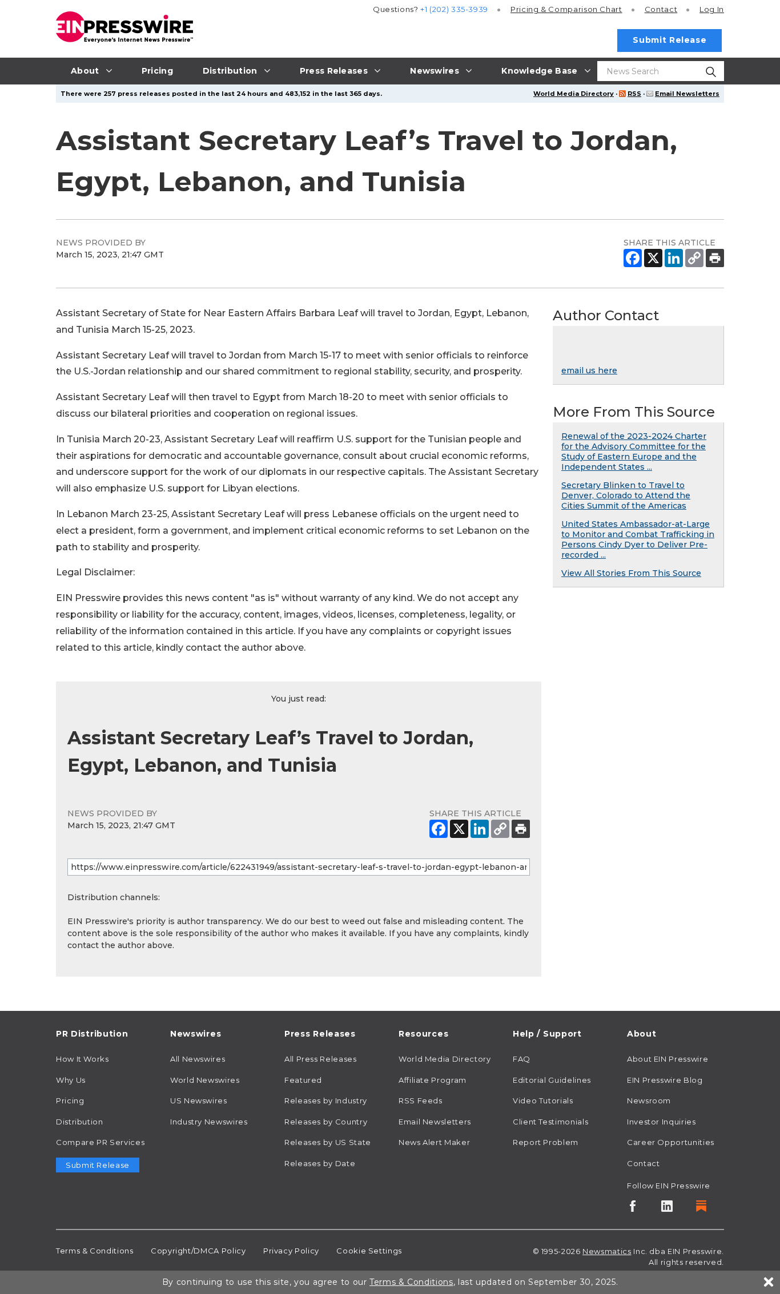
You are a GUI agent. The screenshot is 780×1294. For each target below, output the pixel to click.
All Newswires (197, 1058)
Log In (711, 9)
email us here (589, 370)
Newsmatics (606, 1251)
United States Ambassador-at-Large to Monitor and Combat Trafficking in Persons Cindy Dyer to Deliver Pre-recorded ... (637, 539)
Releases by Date (319, 1163)
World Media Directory (573, 94)
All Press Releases (320, 1058)
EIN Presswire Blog (665, 1080)
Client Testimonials (550, 1121)
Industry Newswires (209, 1121)
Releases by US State (327, 1142)
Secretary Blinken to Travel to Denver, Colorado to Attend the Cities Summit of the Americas (625, 495)
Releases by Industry (325, 1100)
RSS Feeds (421, 1100)
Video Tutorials (543, 1100)
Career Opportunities (670, 1142)
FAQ (521, 1058)
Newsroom (649, 1100)
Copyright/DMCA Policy (198, 1250)
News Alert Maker (434, 1142)
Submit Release (669, 40)
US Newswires (198, 1100)
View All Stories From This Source (631, 573)
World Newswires (205, 1080)
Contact (661, 9)
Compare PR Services (100, 1142)
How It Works (82, 1058)
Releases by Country (325, 1121)
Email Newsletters (687, 94)
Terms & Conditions (95, 1250)
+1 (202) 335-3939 (454, 9)
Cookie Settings (369, 1250)
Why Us (71, 1080)
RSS (634, 94)
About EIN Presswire (667, 1058)
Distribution (79, 1121)
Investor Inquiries (661, 1121)
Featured (303, 1080)
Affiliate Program (433, 1080)
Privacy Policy (291, 1250)
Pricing (566, 9)
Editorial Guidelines (552, 1080)
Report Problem (545, 1142)
